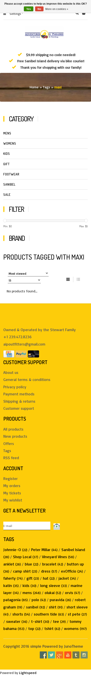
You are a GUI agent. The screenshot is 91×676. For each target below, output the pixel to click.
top (34, 628)
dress (49, 571)
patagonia (15, 599)
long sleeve (53, 585)
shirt (56, 606)
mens (32, 592)
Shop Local (25, 556)
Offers (8, 443)
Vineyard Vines (58, 556)
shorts (21, 614)
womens (75, 628)
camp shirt (25, 571)
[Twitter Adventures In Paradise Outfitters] (51, 655)
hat (49, 578)
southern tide (49, 614)
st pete (77, 614)
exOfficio (72, 571)
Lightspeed (27, 672)
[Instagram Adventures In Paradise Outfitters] (84, 655)
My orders (11, 485)
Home (34, 87)
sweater (16, 621)
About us (10, 372)
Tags (46, 87)
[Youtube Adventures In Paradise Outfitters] (67, 655)
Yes (28, 9)
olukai (53, 592)
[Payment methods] (8, 353)
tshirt (52, 628)
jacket (67, 578)
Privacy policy (14, 386)
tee (59, 621)
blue (31, 563)
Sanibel (9, 184)
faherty (13, 578)
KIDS (6, 153)
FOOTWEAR (11, 174)
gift (33, 578)
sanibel (35, 606)
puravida (60, 599)
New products (15, 436)
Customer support (18, 408)
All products (13, 429)
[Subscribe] (55, 525)
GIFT (6, 164)
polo (39, 599)
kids (29, 585)
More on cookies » (56, 9)
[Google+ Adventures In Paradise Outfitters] (59, 655)
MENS (7, 133)
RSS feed (11, 457)
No (39, 9)
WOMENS (9, 143)
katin (11, 585)
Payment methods (18, 393)
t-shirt (40, 621)
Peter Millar (44, 549)
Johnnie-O (15, 549)
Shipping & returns (19, 401)
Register (10, 478)
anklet (12, 563)
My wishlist (12, 499)
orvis (72, 592)
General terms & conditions (26, 379)
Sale (7, 194)
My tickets (12, 492)
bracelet (52, 563)
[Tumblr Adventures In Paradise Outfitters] (76, 655)
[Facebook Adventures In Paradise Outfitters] (43, 655)
